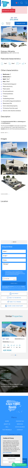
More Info (4, 132)
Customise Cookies (11, 458)
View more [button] (4, 194)
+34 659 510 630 (6, 374)
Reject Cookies (11, 462)
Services (20, 424)
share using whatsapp (15, 306)
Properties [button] (20, 421)
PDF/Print (15, 293)
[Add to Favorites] (24, 323)
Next (25, 34)
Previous (2, 34)
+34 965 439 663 (6, 378)
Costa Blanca (20, 426)
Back (14, 242)
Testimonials (7, 429)
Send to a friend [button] (15, 301)
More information (7, 452)
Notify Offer (8, 23)
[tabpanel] (14, 337)
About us (7, 424)
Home (7, 421)
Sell (7, 426)
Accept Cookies (11, 455)
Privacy (23, 460)
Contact (20, 429)
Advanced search (9, 10)
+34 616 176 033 (6, 376)
